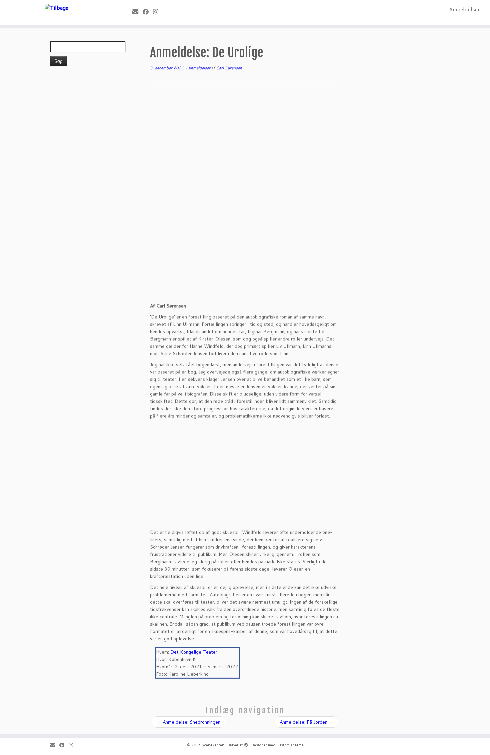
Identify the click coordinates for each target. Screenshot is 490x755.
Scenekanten (213, 745)
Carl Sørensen (229, 68)
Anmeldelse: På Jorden (306, 722)
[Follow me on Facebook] (148, 11)
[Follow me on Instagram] (158, 11)
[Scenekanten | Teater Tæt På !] (56, 7)
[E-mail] (137, 11)
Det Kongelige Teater (193, 652)
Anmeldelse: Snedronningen (188, 722)
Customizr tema (289, 745)
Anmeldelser (464, 9)
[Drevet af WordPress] (246, 743)
